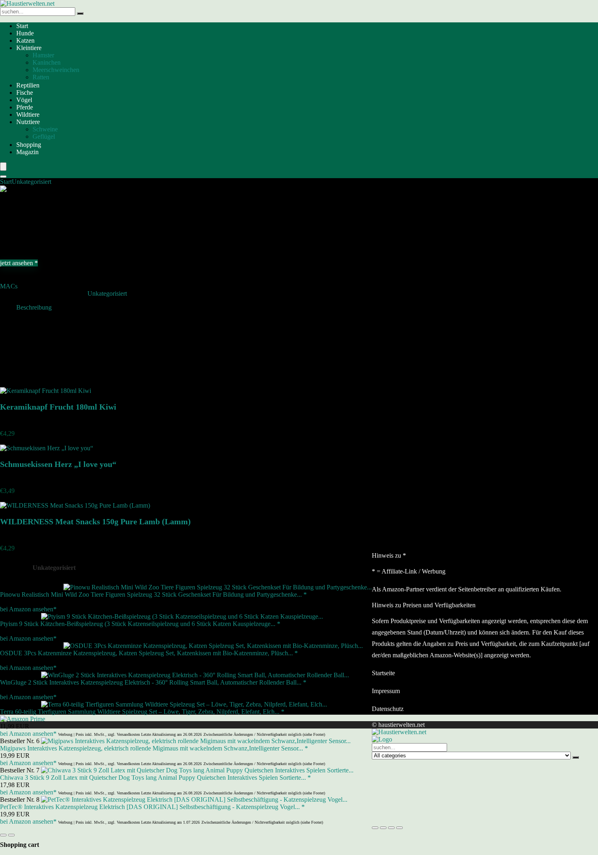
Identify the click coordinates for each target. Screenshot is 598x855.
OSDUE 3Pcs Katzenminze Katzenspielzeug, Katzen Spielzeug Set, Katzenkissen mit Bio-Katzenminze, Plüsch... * (149, 653)
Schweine (45, 129)
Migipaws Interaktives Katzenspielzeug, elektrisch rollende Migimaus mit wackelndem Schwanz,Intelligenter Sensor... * (154, 748)
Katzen (25, 40)
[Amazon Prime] (22, 718)
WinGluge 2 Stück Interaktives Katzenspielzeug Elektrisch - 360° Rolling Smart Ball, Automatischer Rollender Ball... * (153, 682)
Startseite (383, 673)
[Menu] (3, 166)
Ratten (41, 77)
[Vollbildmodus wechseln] (383, 828)
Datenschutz (388, 708)
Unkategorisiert (31, 181)
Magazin (27, 151)
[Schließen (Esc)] (399, 828)
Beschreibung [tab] (34, 307)
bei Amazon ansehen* (28, 609)
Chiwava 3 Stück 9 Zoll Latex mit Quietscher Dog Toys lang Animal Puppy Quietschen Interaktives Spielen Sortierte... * (155, 777)
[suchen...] (80, 13)
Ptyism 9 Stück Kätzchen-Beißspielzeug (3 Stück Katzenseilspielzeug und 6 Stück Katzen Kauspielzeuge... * (140, 623)
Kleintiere (28, 47)
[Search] (3, 176)
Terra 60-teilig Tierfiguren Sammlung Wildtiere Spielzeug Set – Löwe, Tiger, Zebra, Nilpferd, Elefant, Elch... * (142, 711)
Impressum (386, 690)
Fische (24, 92)
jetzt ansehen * (19, 263)
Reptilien (27, 85)
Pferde (24, 107)
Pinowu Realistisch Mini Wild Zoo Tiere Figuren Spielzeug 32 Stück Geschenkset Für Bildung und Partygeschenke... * (153, 594)
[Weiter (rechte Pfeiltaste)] (11, 835)
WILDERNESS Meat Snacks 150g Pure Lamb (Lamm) (95, 521)
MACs (8, 286)
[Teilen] (391, 828)
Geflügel (44, 136)
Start (22, 25)
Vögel (24, 99)
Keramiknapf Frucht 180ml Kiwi (58, 406)
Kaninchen (47, 62)
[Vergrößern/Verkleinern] (375, 828)
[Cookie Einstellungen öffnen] (433, 818)
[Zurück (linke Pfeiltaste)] (3, 835)
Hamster (43, 55)
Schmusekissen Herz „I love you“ (58, 464)
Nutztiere (28, 121)
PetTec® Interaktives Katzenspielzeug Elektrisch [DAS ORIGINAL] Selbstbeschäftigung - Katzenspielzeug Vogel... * (152, 806)
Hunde (25, 33)
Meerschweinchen (56, 69)
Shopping (28, 144)
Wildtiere (27, 114)
